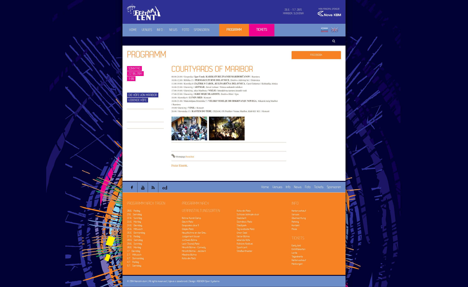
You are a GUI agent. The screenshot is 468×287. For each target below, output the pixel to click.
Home (133, 30)
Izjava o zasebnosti (177, 281)
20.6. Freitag (133, 210)
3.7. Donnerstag (135, 258)
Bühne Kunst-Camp (191, 218)
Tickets (261, 30)
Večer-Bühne (243, 236)
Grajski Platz (188, 229)
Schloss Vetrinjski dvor (248, 214)
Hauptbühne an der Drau (194, 232)
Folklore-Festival (245, 243)
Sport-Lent (242, 247)
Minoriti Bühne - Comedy (194, 247)
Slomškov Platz (244, 221)
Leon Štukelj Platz (190, 243)
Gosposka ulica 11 (190, 225)
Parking (295, 221)
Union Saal (242, 232)
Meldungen (297, 263)
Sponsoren (201, 30)
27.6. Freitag (133, 236)
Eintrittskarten (298, 249)
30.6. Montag (134, 247)
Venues (147, 30)
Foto (185, 30)
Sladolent (241, 218)
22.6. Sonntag (134, 218)
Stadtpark (242, 225)
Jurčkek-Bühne (189, 240)
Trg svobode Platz (245, 229)
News (173, 30)
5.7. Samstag (134, 265)
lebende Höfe (243, 240)
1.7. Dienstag (133, 251)
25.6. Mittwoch (135, 229)
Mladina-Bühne (189, 254)
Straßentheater (244, 251)
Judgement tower (191, 236)
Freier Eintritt (179, 165)
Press (294, 229)
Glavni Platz (187, 221)
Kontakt (295, 225)
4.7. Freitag (133, 262)
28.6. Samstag (135, 240)
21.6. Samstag (134, 214)
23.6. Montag (134, 221)
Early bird (296, 245)
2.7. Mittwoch (134, 254)
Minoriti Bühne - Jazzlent (194, 251)
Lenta (294, 252)
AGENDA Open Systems (208, 281)
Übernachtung (299, 218)
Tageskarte (297, 256)
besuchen (190, 156)
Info (160, 30)
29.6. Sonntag (134, 243)
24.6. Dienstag (134, 225)
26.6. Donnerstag (136, 232)
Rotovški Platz (189, 258)
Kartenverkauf (299, 210)
